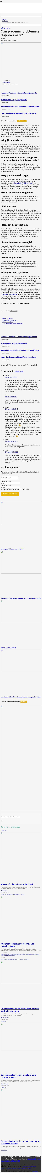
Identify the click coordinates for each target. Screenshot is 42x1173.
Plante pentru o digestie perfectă (14, 100)
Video (22, 894)
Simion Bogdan (4, 1083)
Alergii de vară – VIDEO (8, 648)
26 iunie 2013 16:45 (11, 409)
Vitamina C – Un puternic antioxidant (17, 884)
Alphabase (35, 1171)
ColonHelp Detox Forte (9, 294)
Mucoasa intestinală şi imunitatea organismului (19, 93)
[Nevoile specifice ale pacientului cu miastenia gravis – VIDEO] (21, 672)
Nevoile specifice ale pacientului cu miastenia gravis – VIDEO (21, 697)
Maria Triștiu (4, 890)
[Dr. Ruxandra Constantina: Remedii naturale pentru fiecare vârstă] (21, 983)
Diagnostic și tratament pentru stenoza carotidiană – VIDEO (21, 598)
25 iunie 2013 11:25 (11, 441)
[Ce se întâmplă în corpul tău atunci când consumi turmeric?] (21, 1049)
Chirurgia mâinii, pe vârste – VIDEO (12, 549)
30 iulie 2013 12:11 (11, 377)
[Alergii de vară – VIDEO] (21, 622)
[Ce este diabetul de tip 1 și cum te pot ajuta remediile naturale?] (21, 1116)
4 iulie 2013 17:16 (11, 397)
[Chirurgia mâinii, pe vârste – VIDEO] (21, 524)
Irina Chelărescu (5, 1017)
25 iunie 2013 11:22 (11, 452)
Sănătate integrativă (13, 894)
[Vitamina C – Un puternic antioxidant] (21, 858)
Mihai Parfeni (4, 1150)
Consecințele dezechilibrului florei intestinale (18, 113)
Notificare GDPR (26, 1168)
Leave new (19, 371)
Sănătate (5, 28)
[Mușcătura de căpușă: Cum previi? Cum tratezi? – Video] (21, 918)
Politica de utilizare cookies (13, 1168)
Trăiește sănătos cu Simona (15, 959)
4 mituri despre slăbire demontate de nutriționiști (20, 107)
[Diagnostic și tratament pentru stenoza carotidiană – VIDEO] (21, 573)
